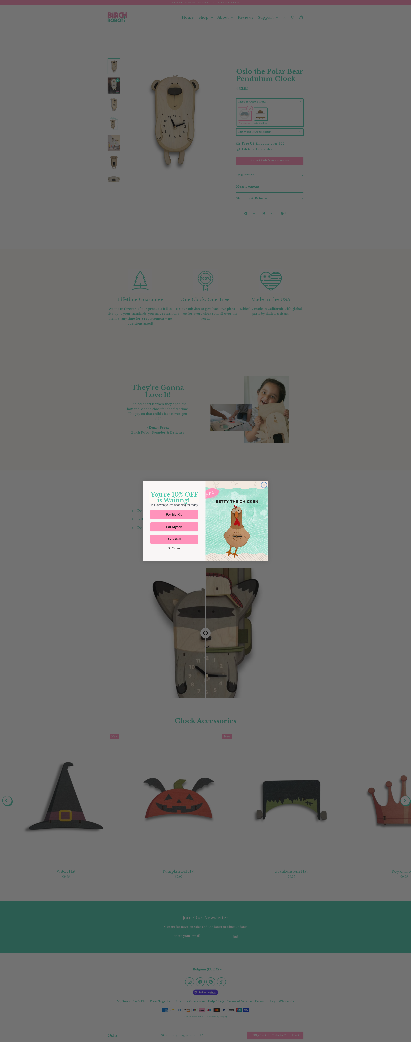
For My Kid (174, 514)
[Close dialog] (264, 485)
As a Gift (174, 539)
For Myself (174, 527)
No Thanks (174, 548)
